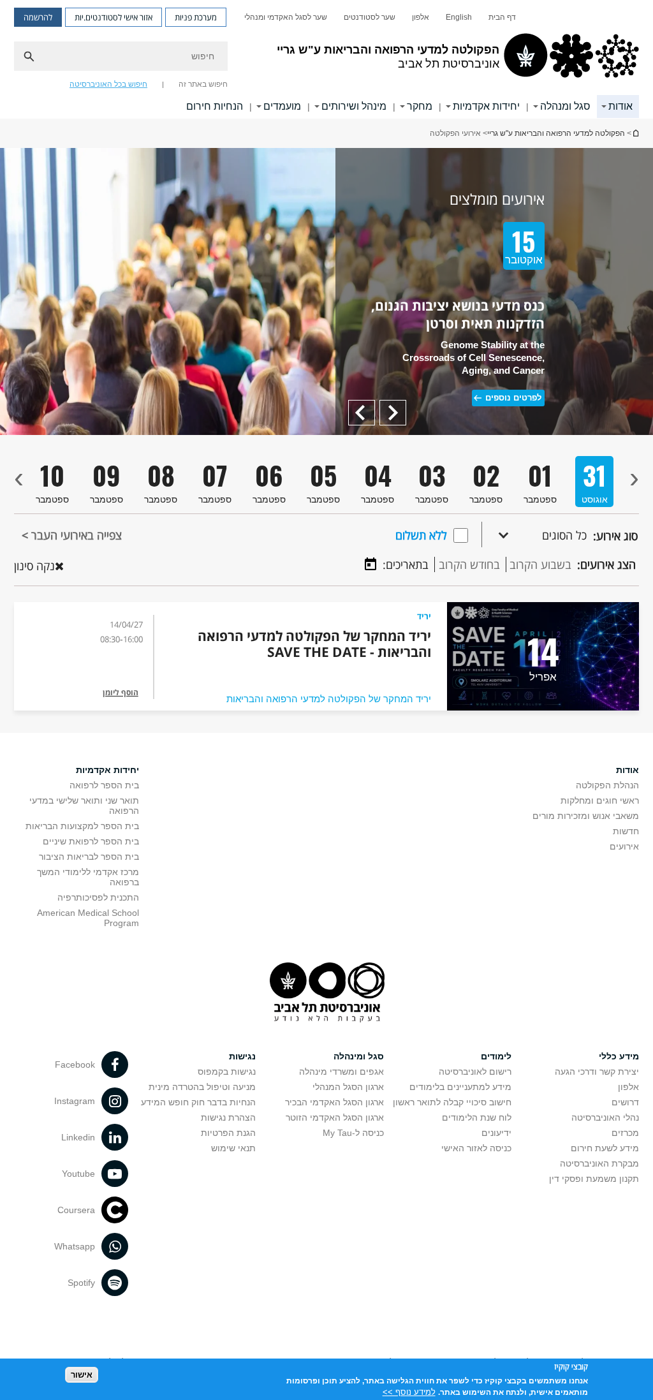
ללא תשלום (421, 535)
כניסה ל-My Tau (353, 1133)
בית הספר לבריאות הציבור (89, 856)
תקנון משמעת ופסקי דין (594, 1179)
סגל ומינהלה (359, 1056)
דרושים (625, 1102)
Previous (388, 406)
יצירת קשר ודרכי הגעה (597, 1071)
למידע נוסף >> (409, 1392)
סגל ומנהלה (565, 106)
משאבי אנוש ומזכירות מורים (585, 816)
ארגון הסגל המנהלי (348, 1087)
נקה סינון (34, 565)
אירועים (624, 846)
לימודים (496, 1056)
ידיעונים (496, 1133)
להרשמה (38, 17)
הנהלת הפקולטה (607, 785)
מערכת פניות (196, 17)
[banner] (326, 59)
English (459, 17)
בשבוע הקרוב (540, 564)
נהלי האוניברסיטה (605, 1117)
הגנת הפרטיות (228, 1133)
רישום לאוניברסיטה (475, 1071)
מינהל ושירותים (353, 106)
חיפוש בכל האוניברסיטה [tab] (108, 84)
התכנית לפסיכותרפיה (98, 897)
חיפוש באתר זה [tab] (203, 84)
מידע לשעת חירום (605, 1148)
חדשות (626, 831)
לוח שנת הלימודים (476, 1117)
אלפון (420, 17)
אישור (81, 1375)
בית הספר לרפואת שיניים (91, 841)
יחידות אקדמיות (486, 106)
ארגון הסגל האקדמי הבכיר (334, 1102)
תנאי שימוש (233, 1148)
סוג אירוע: (615, 535)
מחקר (419, 106)
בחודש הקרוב (469, 564)
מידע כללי (619, 1056)
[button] (534, 534)
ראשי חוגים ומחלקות (600, 800)
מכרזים (625, 1133)
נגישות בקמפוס (227, 1071)
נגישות (242, 1056)
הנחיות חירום (214, 106)
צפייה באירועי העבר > (72, 535)
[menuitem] (502, 17)
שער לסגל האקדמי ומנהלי (285, 17)
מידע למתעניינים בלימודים (460, 1087)
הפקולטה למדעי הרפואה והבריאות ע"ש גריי (556, 133)
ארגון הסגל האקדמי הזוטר (335, 1117)
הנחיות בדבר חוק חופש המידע (198, 1102)
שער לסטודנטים (369, 17)
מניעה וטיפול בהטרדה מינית (202, 1087)
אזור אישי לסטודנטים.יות (113, 17)
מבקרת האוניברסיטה (599, 1163)
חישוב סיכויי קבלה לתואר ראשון (452, 1102)
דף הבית (502, 17)
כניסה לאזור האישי (476, 1148)
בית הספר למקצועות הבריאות (82, 826)
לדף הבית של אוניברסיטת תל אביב (635, 132)
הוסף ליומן (120, 692)
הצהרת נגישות (228, 1117)
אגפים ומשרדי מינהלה (341, 1071)
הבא (366, 406)
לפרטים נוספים (513, 397)
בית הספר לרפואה (104, 785)
